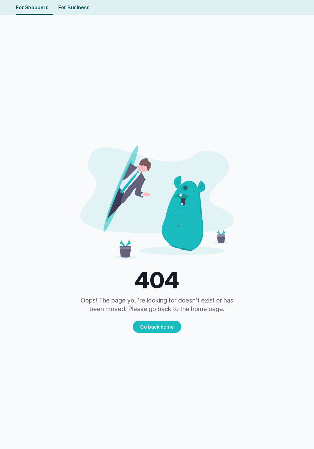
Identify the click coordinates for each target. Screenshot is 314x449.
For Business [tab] (74, 7)
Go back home (157, 327)
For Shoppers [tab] (32, 7)
